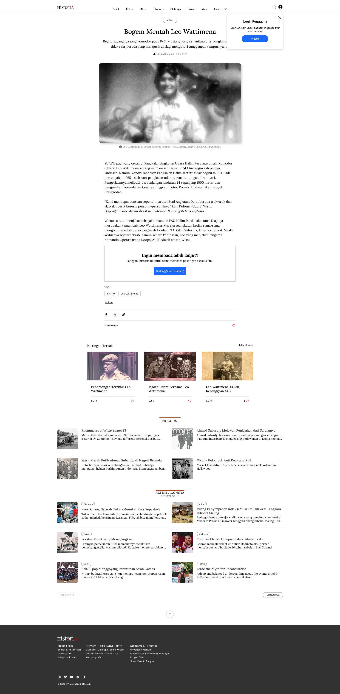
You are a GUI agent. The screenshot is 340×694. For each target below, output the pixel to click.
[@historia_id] (65, 677)
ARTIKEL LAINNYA (170, 492)
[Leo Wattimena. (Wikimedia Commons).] (112, 366)
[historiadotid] (59, 677)
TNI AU (111, 293)
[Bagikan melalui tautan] (123, 314)
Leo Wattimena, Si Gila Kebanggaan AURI (223, 389)
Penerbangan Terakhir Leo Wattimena (111, 389)
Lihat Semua (246, 345)
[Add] (170, 103)
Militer (109, 302)
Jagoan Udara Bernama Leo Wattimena (169, 389)
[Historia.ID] (65, 7)
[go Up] (170, 614)
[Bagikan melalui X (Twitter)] (115, 314)
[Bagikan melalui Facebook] (106, 314)
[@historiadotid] (71, 677)
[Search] (274, 7)
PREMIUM (170, 421)
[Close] (279, 18)
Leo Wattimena (129, 293)
